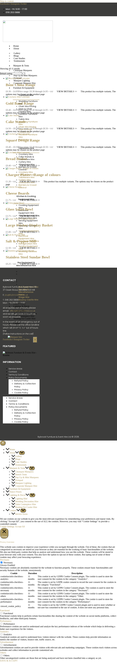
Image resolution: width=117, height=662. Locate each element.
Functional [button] (5, 610)
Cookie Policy (21, 392)
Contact (13, 371)
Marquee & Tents (21, 65)
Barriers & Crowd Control (27, 186)
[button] (17, 452)
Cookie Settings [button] (7, 526)
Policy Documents (18, 377)
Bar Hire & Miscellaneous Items (26, 277)
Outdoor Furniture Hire (28, 115)
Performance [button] (5, 621)
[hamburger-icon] (85, 46)
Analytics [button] (4, 631)
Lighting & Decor (21, 306)
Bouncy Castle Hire (28, 284)
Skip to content (7, 1)
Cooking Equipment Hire (29, 206)
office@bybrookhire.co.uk (22, 310)
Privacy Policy (21, 389)
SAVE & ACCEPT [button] (9, 660)
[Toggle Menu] (22, 453)
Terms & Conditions (19, 374)
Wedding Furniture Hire (28, 123)
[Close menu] (3, 443)
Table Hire (24, 119)
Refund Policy (21, 380)
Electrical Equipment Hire (26, 211)
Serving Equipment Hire (28, 222)
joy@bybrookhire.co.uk (16, 294)
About (16, 48)
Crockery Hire (26, 172)
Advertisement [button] (6, 642)
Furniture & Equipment (23, 88)
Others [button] (3, 652)
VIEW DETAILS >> (67, 91)
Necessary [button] (4, 560)
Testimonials (19, 61)
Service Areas (15, 368)
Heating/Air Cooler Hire (25, 318)
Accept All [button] (20, 526)
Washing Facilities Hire (28, 252)
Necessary (8, 562)
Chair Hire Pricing (27, 126)
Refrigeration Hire (28, 243)
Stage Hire (24, 297)
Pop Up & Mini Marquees (25, 75)
